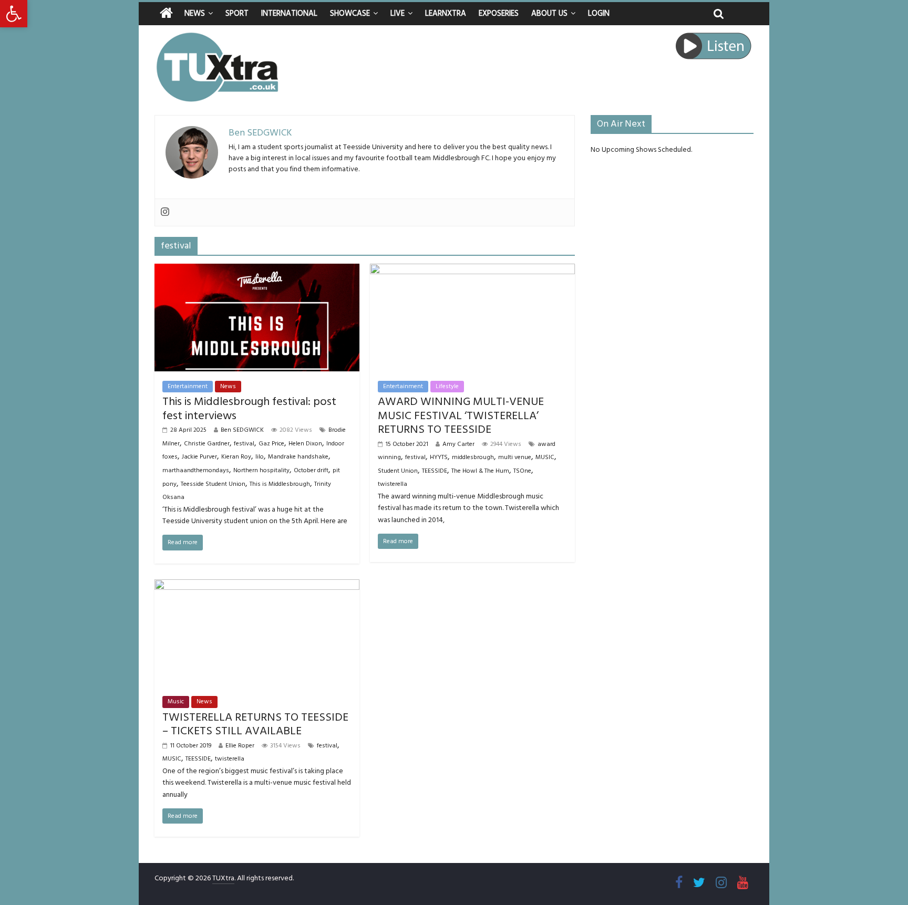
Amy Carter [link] (458, 444)
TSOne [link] (522, 470)
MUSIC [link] (544, 457)
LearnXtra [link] (445, 13)
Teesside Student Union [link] (213, 484)
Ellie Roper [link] (239, 745)
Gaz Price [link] (271, 443)
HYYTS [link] (439, 457)
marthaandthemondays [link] (195, 470)
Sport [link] (237, 13)
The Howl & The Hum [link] (480, 470)
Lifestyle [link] (447, 386)
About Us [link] (549, 13)
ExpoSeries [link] (499, 13)
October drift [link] (311, 470)
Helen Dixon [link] (305, 443)
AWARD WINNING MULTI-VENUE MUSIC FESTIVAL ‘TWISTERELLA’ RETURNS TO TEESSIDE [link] (461, 415)
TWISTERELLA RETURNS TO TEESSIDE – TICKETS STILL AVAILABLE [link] (255, 724)
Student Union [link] (398, 470)
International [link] (289, 13)
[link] (13, 13)
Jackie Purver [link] (199, 456)
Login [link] (599, 13)
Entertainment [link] (188, 386)
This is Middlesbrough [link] (280, 484)
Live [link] (397, 13)
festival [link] (244, 443)
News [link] (194, 13)
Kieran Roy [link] (236, 456)
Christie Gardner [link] (207, 443)
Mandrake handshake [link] (298, 456)
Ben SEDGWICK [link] (242, 429)
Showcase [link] (350, 13)
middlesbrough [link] (473, 457)
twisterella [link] (392, 484)
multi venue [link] (514, 457)
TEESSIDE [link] (434, 470)
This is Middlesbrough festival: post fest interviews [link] (249, 408)
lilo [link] (259, 456)
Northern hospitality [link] (261, 470)
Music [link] (176, 701)
